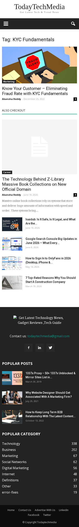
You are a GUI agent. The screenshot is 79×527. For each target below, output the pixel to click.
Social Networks (14, 462)
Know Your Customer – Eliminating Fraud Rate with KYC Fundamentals (35, 91)
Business (9, 449)
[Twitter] (50, 348)
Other (6, 486)
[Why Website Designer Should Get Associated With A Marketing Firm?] (12, 398)
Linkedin (63, 510)
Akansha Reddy (11, 98)
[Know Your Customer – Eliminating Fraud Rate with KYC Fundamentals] (39, 65)
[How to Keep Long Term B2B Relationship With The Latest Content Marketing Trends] (12, 417)
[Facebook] (29, 348)
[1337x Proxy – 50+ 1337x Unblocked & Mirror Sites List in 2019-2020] (12, 378)
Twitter (47, 515)
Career (7, 172)
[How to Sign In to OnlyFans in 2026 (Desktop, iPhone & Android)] (12, 263)
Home (11, 510)
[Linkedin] (39, 348)
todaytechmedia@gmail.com (48, 336)
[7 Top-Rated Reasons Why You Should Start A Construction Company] (12, 283)
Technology (11, 443)
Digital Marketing (15, 468)
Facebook (33, 515)
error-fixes (10, 492)
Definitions (10, 480)
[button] (73, 23)
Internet (8, 474)
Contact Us (24, 510)
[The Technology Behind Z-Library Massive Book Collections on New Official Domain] (39, 147)
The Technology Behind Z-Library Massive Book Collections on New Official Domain (34, 184)
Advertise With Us (45, 510)
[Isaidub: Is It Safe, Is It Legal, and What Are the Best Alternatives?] (12, 224)
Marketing (9, 81)
